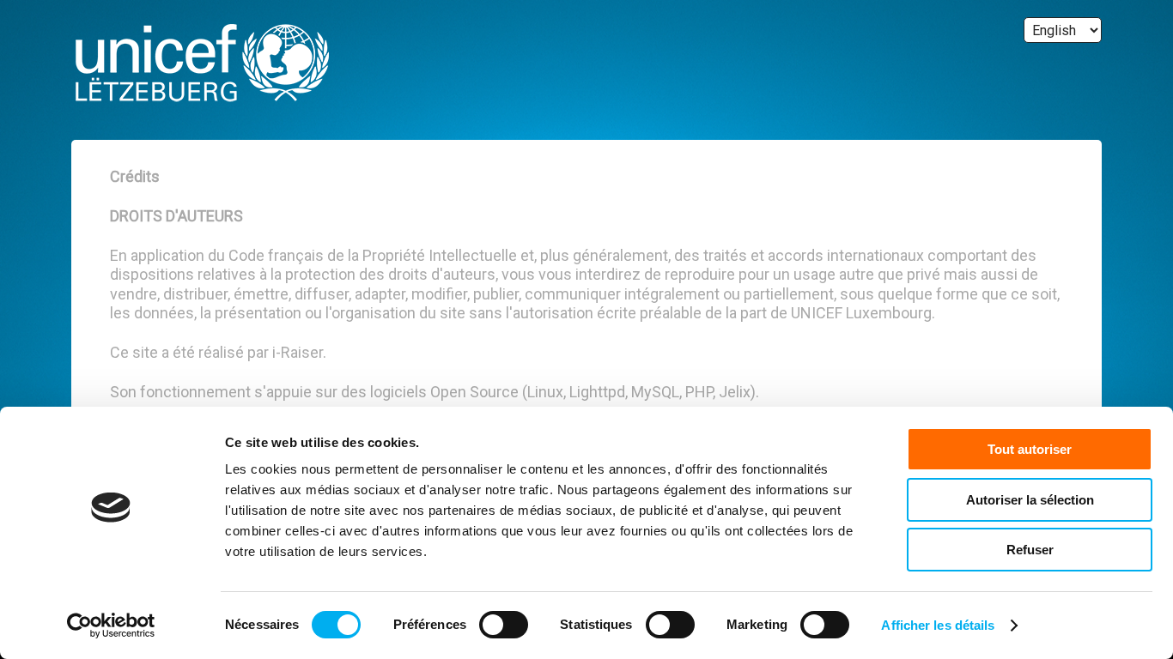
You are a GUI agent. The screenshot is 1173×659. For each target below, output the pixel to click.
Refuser (1030, 549)
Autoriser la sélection (1030, 500)
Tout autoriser (1030, 449)
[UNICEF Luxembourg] (200, 65)
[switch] (503, 624)
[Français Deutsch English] (1063, 30)
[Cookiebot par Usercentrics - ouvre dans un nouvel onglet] (111, 625)
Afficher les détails (937, 625)
